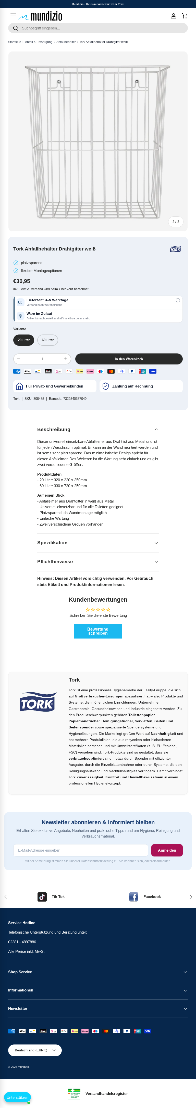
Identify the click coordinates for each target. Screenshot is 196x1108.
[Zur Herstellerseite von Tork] (175, 249)
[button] (184, 16)
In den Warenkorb (129, 359)
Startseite (14, 42)
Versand (37, 289)
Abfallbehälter (66, 42)
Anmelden (167, 850)
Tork (16, 399)
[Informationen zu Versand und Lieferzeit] (177, 300)
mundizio (23, 1066)
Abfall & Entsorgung (39, 42)
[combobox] (98, 28)
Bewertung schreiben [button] (97, 631)
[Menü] (13, 16)
